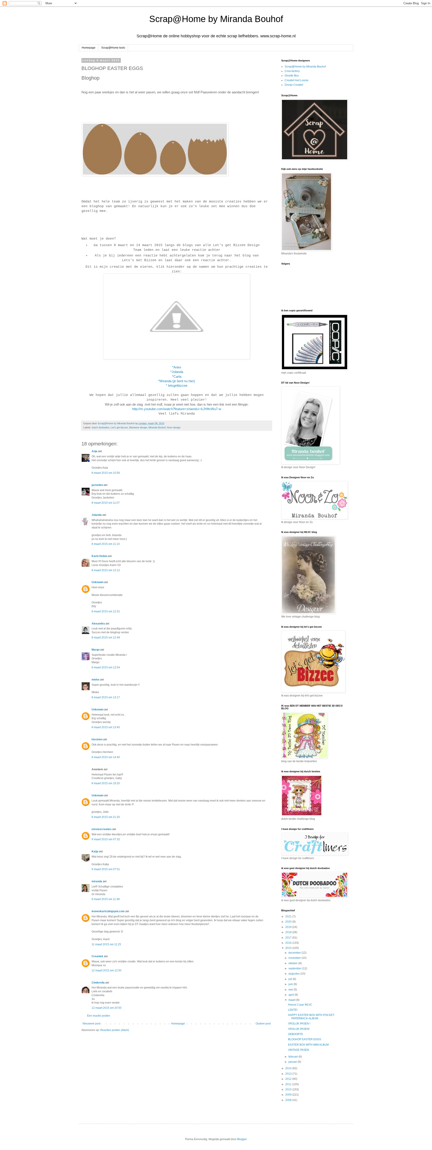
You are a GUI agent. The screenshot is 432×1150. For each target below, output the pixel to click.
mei (291, 989)
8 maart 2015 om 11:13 (106, 544)
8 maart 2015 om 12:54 (106, 667)
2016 (288, 942)
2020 (288, 921)
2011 (288, 1084)
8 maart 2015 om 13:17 (106, 697)
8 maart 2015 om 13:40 (106, 727)
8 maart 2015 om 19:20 (106, 783)
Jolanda (97, 515)
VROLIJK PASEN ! (299, 1023)
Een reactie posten (98, 1015)
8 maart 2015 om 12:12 (106, 570)
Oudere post (263, 1023)
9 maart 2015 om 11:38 (106, 899)
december (295, 952)
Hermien (97, 739)
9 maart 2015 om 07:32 (106, 839)
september (295, 968)
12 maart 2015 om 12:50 (107, 970)
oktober (293, 963)
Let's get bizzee (119, 427)
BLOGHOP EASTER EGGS (304, 1039)
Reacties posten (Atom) (114, 1030)
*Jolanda (176, 372)
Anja (94, 451)
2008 (288, 1100)
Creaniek (97, 956)
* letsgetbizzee (176, 385)
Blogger (242, 1139)
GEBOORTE (295, 1034)
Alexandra (98, 623)
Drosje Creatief (294, 84)
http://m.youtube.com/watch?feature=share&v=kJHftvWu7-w (176, 409)
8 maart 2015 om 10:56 (106, 472)
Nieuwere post (91, 1023)
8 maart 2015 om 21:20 (106, 817)
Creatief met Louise (296, 80)
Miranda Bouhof (157, 427)
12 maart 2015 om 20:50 (107, 1007)
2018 (288, 932)
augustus (294, 973)
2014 (288, 1068)
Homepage (88, 47)
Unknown (98, 582)
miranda (97, 881)
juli (290, 979)
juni (291, 984)
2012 (288, 1078)
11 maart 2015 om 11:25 (106, 944)
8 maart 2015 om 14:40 (106, 757)
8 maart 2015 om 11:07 (106, 502)
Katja (95, 851)
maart (292, 1000)
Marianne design (138, 427)
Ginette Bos (292, 75)
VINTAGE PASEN (298, 1049)
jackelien (97, 485)
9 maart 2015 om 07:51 (106, 869)
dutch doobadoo (100, 427)
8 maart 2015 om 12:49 (106, 637)
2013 (288, 1073)
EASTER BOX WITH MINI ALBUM (308, 1044)
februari (293, 1056)
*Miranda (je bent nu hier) (176, 381)
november (295, 957)
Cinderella (98, 982)
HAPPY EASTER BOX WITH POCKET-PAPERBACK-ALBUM (311, 1016)
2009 (288, 1094)
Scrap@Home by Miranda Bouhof (216, 19)
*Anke (176, 367)
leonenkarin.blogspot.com (108, 911)
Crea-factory (292, 71)
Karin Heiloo (99, 556)
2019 (288, 927)
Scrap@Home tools (113, 47)
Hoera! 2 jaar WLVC (300, 1004)
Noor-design (173, 427)
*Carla (176, 376)
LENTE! (292, 1009)
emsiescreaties (102, 829)
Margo (96, 649)
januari (293, 1061)
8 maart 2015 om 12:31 (106, 611)
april (291, 994)
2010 (288, 1089)
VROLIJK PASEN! (299, 1029)
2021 (288, 916)
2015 (288, 948)
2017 (288, 937)
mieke (95, 679)
